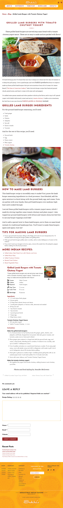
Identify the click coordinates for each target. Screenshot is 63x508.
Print (50, 279)
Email (4, 430)
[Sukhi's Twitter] (48, 470)
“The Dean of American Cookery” (17, 88)
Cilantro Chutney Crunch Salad (8, 453)
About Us (9, 6)
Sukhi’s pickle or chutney (32, 101)
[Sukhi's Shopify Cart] (61, 2)
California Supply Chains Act (12, 476)
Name (5, 425)
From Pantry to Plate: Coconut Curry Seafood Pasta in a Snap (14, 456)
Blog (9, 14)
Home (4, 14)
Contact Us (53, 6)
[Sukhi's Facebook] (51, 470)
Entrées (4, 468)
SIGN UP (37, 477)
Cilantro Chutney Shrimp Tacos (8, 454)
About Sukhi (11, 470)
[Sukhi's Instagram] (53, 470)
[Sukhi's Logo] (31, 2)
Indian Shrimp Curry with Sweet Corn (42, 375)
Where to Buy (31, 6)
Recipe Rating (7, 397)
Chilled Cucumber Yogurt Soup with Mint (15, 375)
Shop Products (19, 6)
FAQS (20, 472)
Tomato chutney (10, 145)
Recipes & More (42, 6)
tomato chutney (38, 98)
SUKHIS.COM (11, 472)
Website (5, 434)
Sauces (4, 470)
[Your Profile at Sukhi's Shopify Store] (58, 2)
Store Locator (12, 468)
